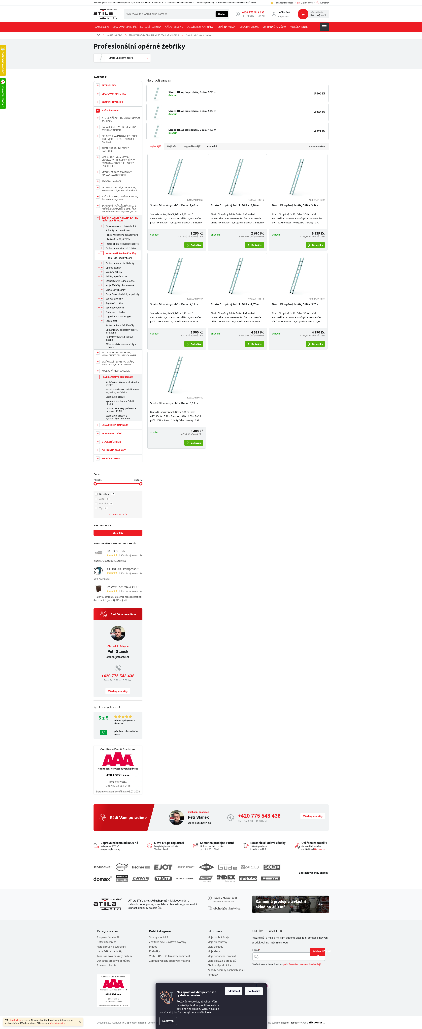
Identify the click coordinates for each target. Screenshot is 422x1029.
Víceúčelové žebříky (116, 290)
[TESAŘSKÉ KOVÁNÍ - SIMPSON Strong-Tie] (122, 878)
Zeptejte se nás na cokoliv (179, 2)
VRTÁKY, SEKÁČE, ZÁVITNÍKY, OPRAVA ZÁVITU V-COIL (117, 174)
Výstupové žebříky (115, 307)
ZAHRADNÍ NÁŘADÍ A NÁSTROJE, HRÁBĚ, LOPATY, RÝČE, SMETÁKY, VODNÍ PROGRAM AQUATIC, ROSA (119, 208)
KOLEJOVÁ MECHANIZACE (116, 370)
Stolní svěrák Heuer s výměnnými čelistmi (122, 384)
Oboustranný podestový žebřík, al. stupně (122, 331)
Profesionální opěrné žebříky (121, 253)
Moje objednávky (217, 942)
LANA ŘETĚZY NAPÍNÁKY (115, 425)
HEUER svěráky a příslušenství (117, 377)
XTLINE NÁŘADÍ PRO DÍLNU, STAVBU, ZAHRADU (121, 119)
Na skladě (106, 494)
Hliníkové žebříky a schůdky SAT (122, 235)
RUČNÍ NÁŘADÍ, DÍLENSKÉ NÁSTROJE (115, 149)
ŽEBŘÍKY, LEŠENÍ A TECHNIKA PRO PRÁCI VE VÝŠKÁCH (120, 219)
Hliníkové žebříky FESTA (118, 239)
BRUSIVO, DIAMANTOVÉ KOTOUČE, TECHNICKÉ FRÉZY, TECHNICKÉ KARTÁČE (120, 139)
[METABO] (248, 878)
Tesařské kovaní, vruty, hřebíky (114, 956)
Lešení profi (112, 321)
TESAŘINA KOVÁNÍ (112, 433)
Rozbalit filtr (116, 514)
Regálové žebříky (114, 303)
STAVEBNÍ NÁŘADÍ (111, 181)
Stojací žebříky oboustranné (120, 285)
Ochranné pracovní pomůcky (113, 960)
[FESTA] (270, 878)
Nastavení (168, 1021)
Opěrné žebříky (113, 267)
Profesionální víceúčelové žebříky (122, 243)
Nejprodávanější (192, 146)
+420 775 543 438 (253, 12)
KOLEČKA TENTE (111, 458)
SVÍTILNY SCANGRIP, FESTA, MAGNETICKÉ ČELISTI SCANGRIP (119, 354)
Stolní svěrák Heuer (115, 396)
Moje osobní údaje (218, 937)
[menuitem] (102, 27)
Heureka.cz (319, 849)
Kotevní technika (106, 942)
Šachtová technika (115, 312)
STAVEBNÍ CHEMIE (111, 441)
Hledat (221, 14)
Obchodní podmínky (205, 2)
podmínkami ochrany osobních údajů (302, 964)
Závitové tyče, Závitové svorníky (167, 942)
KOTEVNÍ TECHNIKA (112, 102)
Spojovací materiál (108, 937)
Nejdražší (172, 146)
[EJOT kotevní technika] (163, 867)
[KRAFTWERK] (185, 879)
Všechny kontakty (118, 691)
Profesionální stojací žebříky (120, 263)
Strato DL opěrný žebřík (120, 258)
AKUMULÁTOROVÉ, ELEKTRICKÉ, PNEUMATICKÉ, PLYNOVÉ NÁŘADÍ (119, 189)
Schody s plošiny (114, 298)
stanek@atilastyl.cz (117, 657)
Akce (103, 499)
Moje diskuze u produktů (221, 960)
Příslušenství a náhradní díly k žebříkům (121, 345)
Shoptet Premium (290, 1022)
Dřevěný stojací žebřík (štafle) (121, 226)
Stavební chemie (106, 965)
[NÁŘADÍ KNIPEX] (206, 867)
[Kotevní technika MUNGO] (122, 867)
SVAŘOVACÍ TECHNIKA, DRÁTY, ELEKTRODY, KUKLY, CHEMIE (118, 363)
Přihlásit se (321, 953)
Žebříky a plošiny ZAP (117, 276)
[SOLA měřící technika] (272, 867)
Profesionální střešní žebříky (120, 325)
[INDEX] (226, 878)
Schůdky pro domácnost (118, 230)
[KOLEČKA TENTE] (163, 878)
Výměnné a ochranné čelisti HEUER (120, 402)
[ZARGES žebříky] (250, 867)
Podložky (154, 951)
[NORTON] (205, 878)
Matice (153, 946)
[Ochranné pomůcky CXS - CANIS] (141, 878)
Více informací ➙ (57, 1023)
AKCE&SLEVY (109, 85)
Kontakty (212, 974)
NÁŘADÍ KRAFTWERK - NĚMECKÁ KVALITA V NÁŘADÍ (119, 128)
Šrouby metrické (158, 937)
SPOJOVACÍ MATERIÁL (114, 93)
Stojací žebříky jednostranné (120, 281)
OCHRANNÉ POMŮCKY (114, 450)
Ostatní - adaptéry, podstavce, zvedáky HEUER (121, 410)
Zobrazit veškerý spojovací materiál (170, 960)
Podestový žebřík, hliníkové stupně (119, 338)
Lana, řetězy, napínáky (110, 951)
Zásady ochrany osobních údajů (226, 970)
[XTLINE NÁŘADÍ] (185, 867)
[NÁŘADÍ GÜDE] (227, 867)
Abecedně (212, 146)
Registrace (283, 16)
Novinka (105, 503)
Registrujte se (15, 1020)
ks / (118, 532)
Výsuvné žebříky (114, 272)
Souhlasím (254, 991)
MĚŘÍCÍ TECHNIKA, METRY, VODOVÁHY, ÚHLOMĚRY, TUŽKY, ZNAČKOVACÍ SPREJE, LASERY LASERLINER (118, 161)
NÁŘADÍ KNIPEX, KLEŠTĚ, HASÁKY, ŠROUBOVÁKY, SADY (120, 198)
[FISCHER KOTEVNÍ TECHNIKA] (141, 867)
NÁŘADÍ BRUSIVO (111, 110)
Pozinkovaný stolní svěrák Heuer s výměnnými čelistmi (122, 391)
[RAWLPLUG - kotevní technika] (103, 867)
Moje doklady (215, 946)
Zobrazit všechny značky (313, 872)
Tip (102, 508)
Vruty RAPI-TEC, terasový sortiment (169, 956)
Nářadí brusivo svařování (111, 946)
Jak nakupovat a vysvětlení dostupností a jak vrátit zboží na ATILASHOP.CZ (128, 2)
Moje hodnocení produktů (222, 956)
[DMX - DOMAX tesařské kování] (103, 878)
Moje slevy (213, 951)
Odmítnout (233, 991)
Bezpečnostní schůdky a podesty (122, 294)
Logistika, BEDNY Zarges (118, 316)
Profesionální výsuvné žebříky (121, 248)
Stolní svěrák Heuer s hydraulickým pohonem (118, 417)
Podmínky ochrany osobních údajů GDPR (237, 2)
